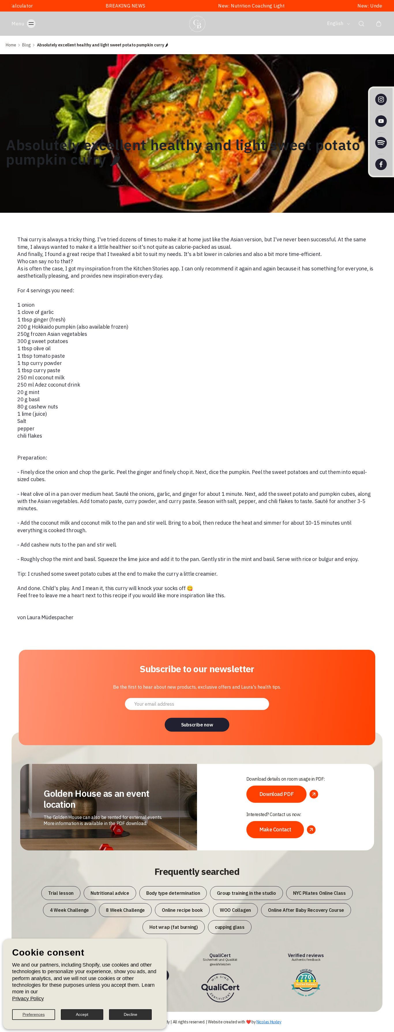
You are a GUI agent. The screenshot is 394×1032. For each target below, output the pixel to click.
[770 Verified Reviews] (306, 997)
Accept (82, 1014)
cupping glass (230, 927)
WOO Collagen (235, 910)
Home (11, 45)
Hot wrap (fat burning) (173, 927)
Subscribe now (197, 725)
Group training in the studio (246, 893)
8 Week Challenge (125, 910)
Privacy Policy (28, 998)
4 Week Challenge (69, 910)
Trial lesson (61, 893)
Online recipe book (182, 910)
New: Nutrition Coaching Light (197, 6)
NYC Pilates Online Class (319, 893)
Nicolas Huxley (269, 1022)
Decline (130, 1014)
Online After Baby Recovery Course (306, 910)
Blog (26, 45)
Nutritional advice (110, 893)
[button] (29, 23)
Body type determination (173, 893)
